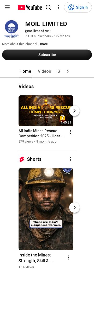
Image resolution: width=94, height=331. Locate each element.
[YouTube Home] (30, 7)
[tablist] (47, 71)
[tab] (25, 71)
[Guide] (7, 7)
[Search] (48, 7)
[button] (67, 71)
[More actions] (71, 132)
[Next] (74, 111)
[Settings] (59, 7)
